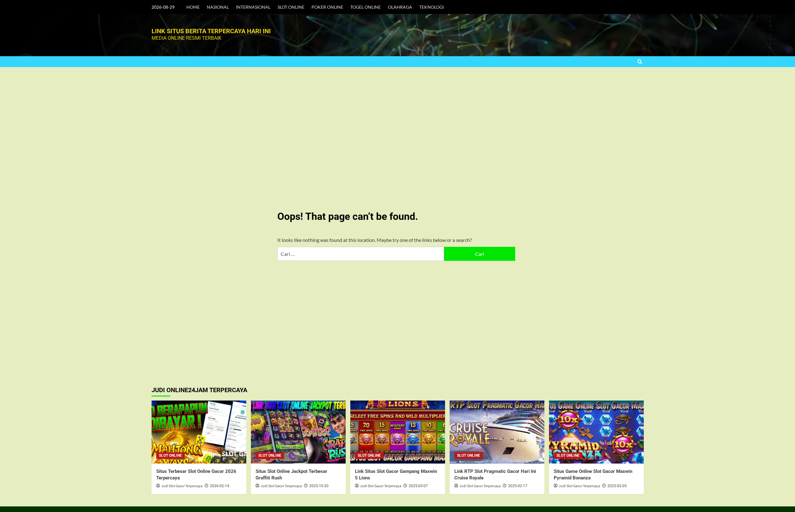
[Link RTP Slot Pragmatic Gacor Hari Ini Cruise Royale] (497, 432)
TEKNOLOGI (431, 7)
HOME (193, 7)
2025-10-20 (319, 486)
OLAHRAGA (400, 7)
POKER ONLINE (327, 7)
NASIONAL (218, 7)
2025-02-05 (617, 486)
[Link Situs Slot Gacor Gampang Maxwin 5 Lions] (397, 432)
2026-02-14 (219, 486)
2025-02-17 (517, 486)
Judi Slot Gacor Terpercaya (181, 486)
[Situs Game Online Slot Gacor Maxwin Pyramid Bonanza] (596, 432)
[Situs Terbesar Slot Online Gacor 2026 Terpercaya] (199, 432)
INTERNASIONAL (253, 7)
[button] (640, 61)
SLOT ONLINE (291, 7)
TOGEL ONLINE (365, 7)
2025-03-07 (418, 486)
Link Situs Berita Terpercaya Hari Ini (211, 31)
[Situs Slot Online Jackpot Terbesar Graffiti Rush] (298, 432)
